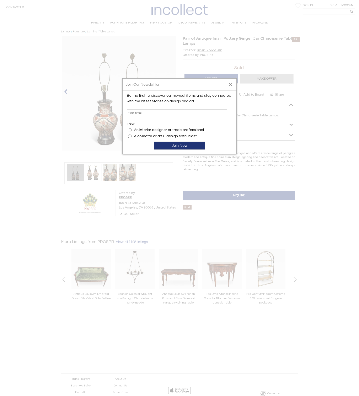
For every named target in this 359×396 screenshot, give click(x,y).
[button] (230, 84)
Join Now (179, 146)
